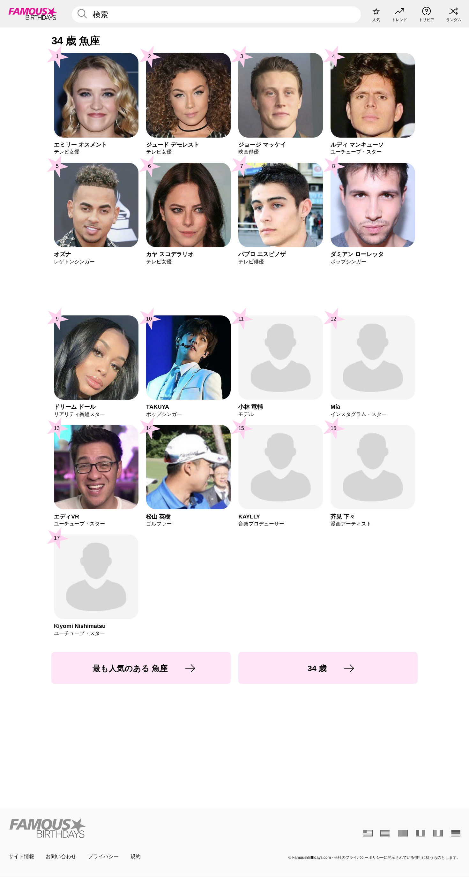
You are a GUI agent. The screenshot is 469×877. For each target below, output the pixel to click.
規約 (135, 856)
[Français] (421, 833)
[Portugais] (403, 833)
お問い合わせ (61, 856)
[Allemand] (456, 833)
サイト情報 (21, 856)
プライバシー (103, 856)
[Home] (120, 828)
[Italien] (438, 833)
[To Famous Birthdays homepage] (33, 13)
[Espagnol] (385, 833)
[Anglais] (368, 833)
